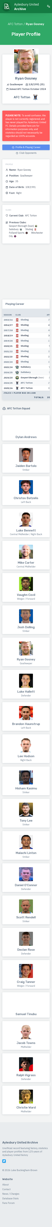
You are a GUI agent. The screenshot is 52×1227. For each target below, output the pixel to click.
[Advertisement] (26, 273)
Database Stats (10, 1198)
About (5, 1184)
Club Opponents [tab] (28, 152)
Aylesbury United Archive (20, 1142)
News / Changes (10, 1193)
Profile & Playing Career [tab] (27, 147)
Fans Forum (8, 1202)
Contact (6, 1189)
